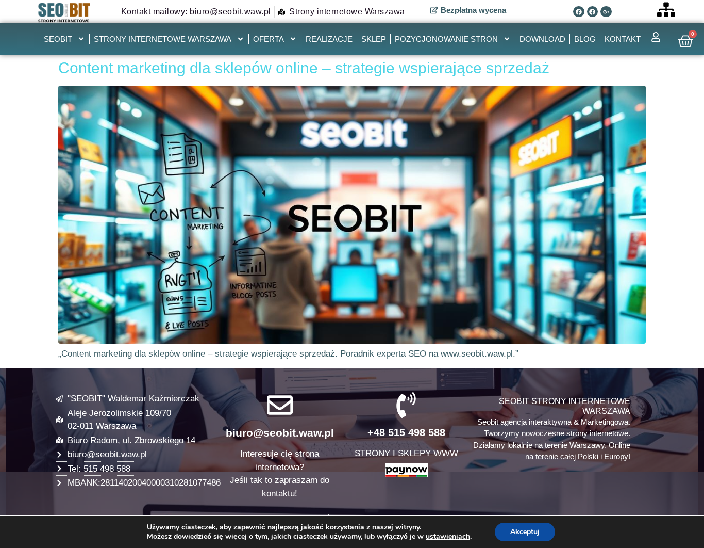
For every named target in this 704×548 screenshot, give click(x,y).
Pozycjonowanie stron (446, 39)
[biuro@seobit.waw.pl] (280, 405)
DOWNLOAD (542, 39)
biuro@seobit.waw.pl (280, 433)
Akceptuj (525, 532)
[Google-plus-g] (606, 12)
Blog (585, 39)
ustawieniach (448, 536)
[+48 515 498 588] (406, 405)
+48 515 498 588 (406, 432)
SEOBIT (58, 39)
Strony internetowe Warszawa (162, 39)
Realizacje (329, 39)
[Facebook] (578, 12)
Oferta (268, 39)
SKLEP (373, 39)
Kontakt (623, 39)
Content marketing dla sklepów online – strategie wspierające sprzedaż (303, 67)
